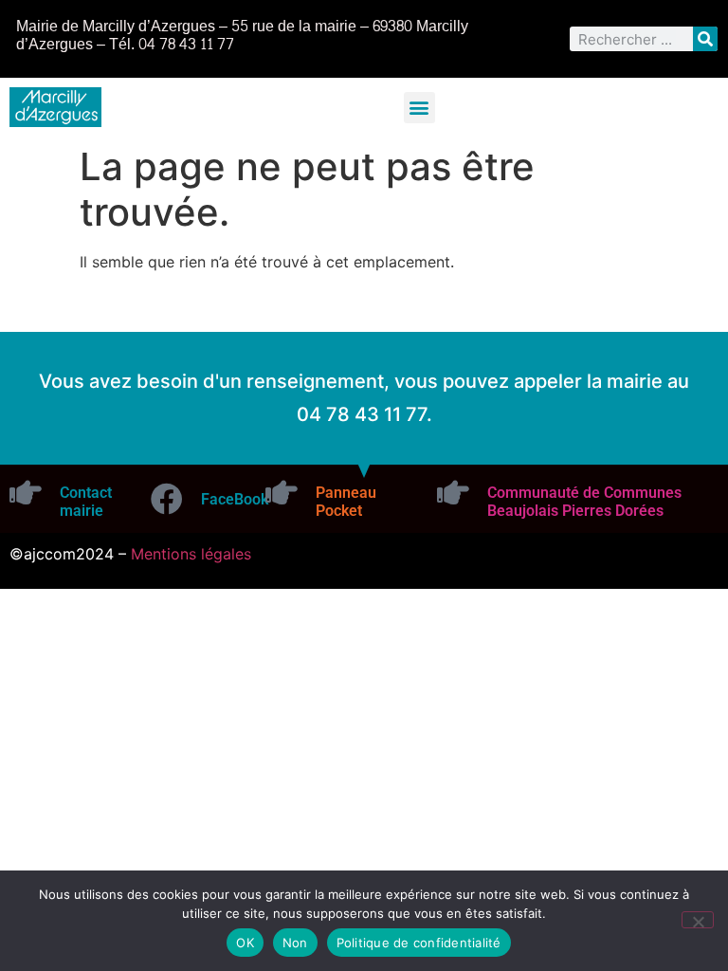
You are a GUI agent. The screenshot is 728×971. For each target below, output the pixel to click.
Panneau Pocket (346, 502)
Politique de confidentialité (419, 942)
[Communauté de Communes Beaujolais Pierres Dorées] (453, 492)
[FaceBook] (167, 499)
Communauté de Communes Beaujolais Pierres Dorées (584, 502)
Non (295, 942)
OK (245, 942)
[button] (419, 107)
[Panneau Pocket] (281, 492)
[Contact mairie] (25, 492)
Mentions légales (191, 553)
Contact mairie (86, 502)
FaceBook (234, 499)
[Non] (698, 919)
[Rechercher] (705, 39)
